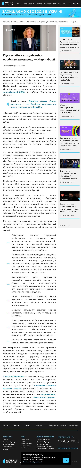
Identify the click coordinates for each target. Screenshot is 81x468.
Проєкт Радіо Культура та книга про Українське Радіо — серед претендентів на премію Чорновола (69, 43)
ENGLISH (74, 461)
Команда (31, 3)
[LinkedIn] (77, 441)
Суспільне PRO (61, 3)
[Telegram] (68, 441)
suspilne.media (48, 394)
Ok (66, 460)
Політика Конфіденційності (32, 462)
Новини (25, 3)
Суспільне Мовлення (13, 377)
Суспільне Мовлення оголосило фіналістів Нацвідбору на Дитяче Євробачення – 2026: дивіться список (69, 142)
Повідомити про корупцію (68, 448)
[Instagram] (64, 441)
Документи (39, 3)
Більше (62, 225)
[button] (70, 3)
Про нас (19, 3)
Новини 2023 (18, 22)
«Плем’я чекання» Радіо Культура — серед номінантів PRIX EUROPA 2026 (69, 109)
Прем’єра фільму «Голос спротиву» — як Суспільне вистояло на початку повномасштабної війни (33, 104)
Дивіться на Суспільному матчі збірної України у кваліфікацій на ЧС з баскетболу (68, 175)
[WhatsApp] (73, 441)
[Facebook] (60, 441)
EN (74, 3)
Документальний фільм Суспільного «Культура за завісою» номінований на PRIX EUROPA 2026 (69, 208)
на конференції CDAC (14, 92)
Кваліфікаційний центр (50, 3)
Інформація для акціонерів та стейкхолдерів (63, 425)
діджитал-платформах (43, 397)
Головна (6, 22)
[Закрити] (68, 454)
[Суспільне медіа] (70, 32)
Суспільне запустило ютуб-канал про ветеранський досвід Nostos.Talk (69, 76)
